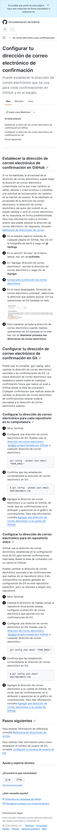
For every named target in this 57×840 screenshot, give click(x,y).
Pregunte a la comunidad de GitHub (23, 799)
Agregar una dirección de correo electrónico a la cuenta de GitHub (27, 521)
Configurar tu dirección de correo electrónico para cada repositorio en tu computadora (27, 418)
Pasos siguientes (17, 721)
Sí (9, 779)
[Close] (48, 5)
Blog (44, 828)
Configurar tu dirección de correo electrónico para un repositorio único (27, 538)
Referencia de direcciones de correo (23, 229)
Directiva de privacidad (12, 785)
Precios (15, 828)
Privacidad (41, 825)
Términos (29, 825)
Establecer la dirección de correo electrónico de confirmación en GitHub (25, 163)
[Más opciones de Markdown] (34, 112)
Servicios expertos (30, 828)
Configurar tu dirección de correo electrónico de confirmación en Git (25, 353)
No (20, 779)
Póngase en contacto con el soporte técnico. (27, 803)
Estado (5, 828)
